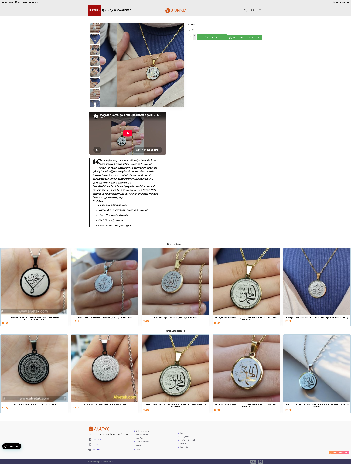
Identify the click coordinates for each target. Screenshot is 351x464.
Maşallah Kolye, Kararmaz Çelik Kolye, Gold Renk (34, 318)
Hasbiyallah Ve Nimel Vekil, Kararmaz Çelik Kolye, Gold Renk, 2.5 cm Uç (175, 318)
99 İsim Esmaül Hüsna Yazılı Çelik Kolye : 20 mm (34, 405)
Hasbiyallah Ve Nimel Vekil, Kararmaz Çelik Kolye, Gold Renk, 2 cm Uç (317, 318)
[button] (95, 25)
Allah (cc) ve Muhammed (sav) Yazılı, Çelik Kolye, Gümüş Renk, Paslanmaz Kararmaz (246, 406)
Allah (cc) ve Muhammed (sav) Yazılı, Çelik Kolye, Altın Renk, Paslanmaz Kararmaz (105, 319)
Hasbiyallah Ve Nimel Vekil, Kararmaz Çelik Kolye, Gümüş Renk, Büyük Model (246, 319)
